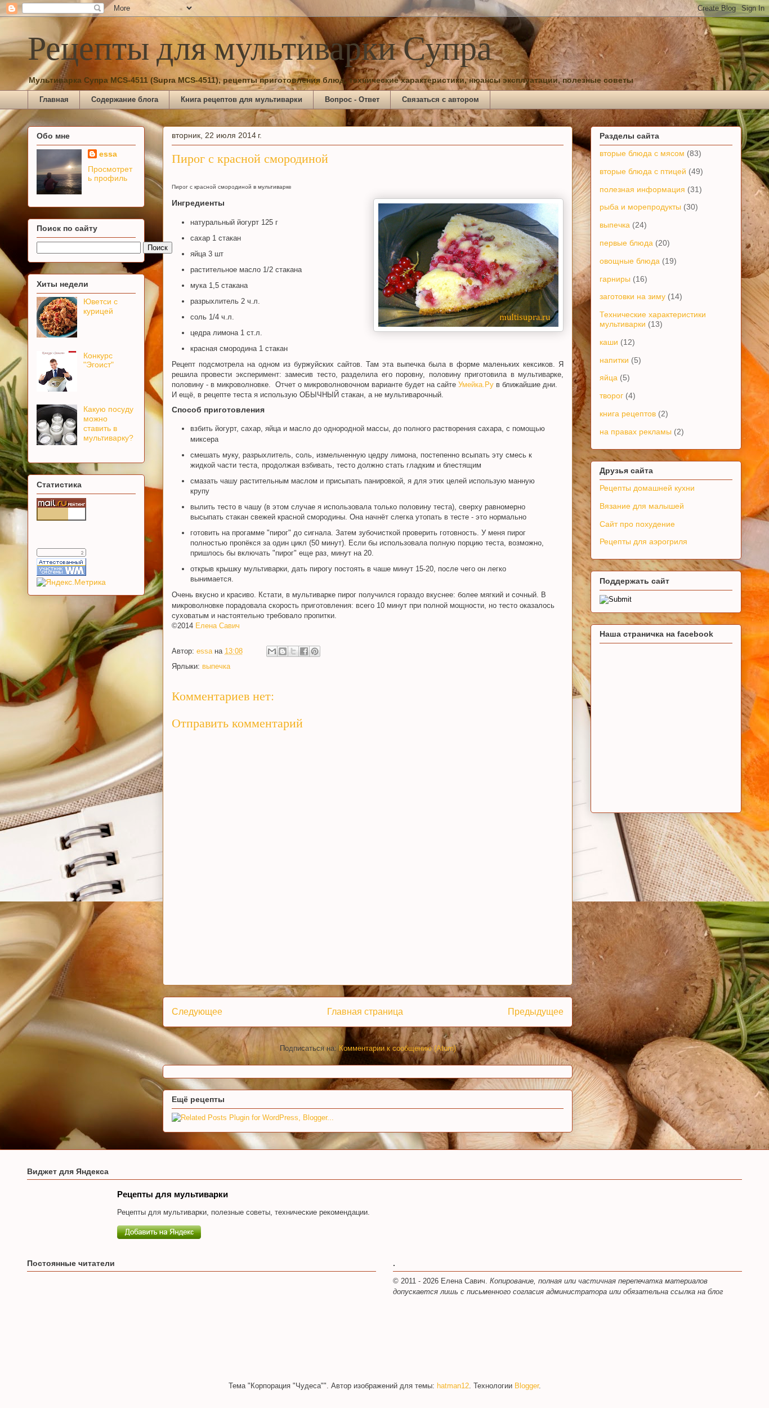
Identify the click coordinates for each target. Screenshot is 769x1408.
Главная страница (365, 1011)
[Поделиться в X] (293, 651)
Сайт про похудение (637, 523)
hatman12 (453, 1386)
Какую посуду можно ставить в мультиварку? (108, 423)
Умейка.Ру (476, 384)
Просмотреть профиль (110, 174)
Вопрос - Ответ (352, 99)
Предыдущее (536, 1011)
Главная (54, 99)
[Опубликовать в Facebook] (304, 651)
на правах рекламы (636, 431)
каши (609, 342)
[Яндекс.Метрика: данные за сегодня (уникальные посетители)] (71, 582)
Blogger (527, 1386)
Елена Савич (217, 625)
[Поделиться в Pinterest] (314, 651)
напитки (614, 360)
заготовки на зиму (632, 296)
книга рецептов (628, 413)
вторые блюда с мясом (642, 153)
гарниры (615, 278)
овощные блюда (630, 260)
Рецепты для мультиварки (172, 1194)
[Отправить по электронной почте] (272, 651)
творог (611, 395)
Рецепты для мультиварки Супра (260, 50)
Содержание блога (124, 99)
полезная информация (642, 189)
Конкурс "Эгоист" (98, 360)
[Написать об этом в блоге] (282, 651)
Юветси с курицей (100, 306)
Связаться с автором (440, 99)
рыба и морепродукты (640, 206)
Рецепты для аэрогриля (643, 541)
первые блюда (626, 242)
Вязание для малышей (642, 505)
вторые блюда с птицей (643, 171)
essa (108, 153)
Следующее (197, 1011)
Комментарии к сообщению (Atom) (397, 1048)
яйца (609, 377)
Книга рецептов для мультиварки (241, 99)
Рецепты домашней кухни (647, 487)
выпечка (216, 666)
